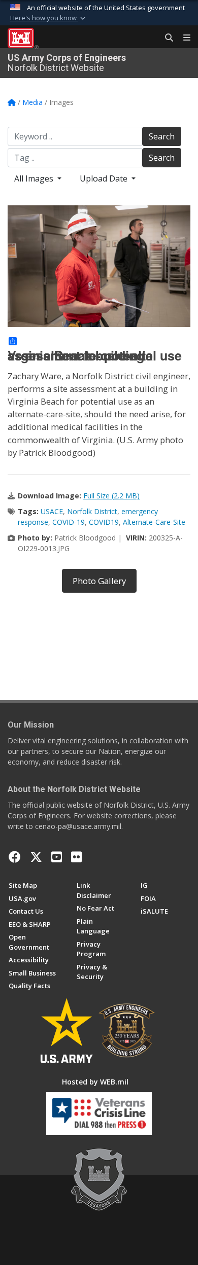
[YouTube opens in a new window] (56, 857)
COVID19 (104, 522)
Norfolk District (92, 511)
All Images (34, 178)
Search (162, 136)
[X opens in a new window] (36, 857)
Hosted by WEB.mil (95, 1082)
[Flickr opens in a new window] (76, 857)
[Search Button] (165, 38)
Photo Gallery (99, 581)
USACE (52, 511)
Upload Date (104, 178)
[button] (48, 18)
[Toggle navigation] (182, 38)
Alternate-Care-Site (154, 522)
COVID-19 (68, 522)
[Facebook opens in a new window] (15, 857)
